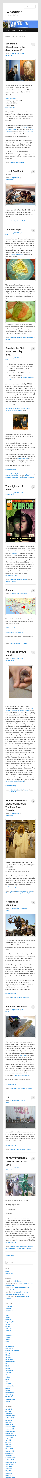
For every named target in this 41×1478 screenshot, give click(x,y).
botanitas (8, 1320)
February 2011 (10, 1451)
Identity (7, 1355)
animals (7, 792)
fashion (7, 1339)
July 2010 (8, 1466)
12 (33, 652)
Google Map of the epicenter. (14, 632)
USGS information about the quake (16, 628)
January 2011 (9, 1453)
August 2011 (9, 1438)
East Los (13, 337)
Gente (7, 1344)
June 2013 (8, 1420)
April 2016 (8, 1413)
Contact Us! (22, 30)
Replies (23, 221)
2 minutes (8, 1306)
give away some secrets (22, 1075)
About (14, 30)
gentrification (9, 1346)
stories (7, 1390)
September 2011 (10, 1435)
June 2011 (8, 1442)
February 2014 (10, 1416)
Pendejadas (30, 337)
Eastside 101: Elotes (16, 1006)
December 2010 (10, 1455)
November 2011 (10, 1431)
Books (7, 1317)
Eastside (19, 337)
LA (20, 478)
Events (13, 162)
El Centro (8, 1335)
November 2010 (10, 1458)
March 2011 (9, 1449)
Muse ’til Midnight (10, 98)
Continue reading (11, 470)
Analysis (13, 474)
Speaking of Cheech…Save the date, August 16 (15, 47)
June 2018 (8, 1409)
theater (7, 581)
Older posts (9, 1255)
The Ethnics (9, 1397)
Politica (7, 476)
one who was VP (22, 458)
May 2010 (8, 1471)
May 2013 (8, 1422)
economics (15, 478)
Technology (9, 1395)
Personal (25, 790)
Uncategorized (15, 221)
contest (7, 1324)
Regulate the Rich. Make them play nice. (15, 351)
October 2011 (9, 1433)
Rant (6, 1381)
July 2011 (8, 1440)
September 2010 (10, 1462)
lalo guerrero (9, 1359)
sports (7, 1388)
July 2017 (8, 1411)
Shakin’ (9, 589)
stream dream (9, 1392)
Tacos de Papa (13, 229)
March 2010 (9, 1475)
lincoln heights (10, 1362)
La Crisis (8, 1357)
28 (33, 902)
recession (24, 478)
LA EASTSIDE (13, 12)
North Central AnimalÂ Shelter (14, 781)
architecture (9, 1311)
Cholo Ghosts (17, 1281)
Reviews (12, 893)
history (32, 474)
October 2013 (9, 1418)
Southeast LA (9, 1386)
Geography (9, 1348)
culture (7, 1326)
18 (33, 591)
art (6, 1313)
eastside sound (10, 1333)
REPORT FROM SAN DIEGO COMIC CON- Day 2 (16, 1161)
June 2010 (8, 1469)
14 (33, 1007)
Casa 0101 (15, 553)
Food (24, 337)
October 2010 (9, 1460)
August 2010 (9, 1464)
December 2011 (10, 1429)
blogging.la (23, 1055)
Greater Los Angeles (23, 474)
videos (7, 1401)
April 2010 (8, 1473)
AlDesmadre (9, 179)
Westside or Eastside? (11, 903)
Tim (7, 1096)
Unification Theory (11, 129)
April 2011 (8, 1447)
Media (18, 891)
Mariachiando (9, 1364)
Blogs (7, 1315)
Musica (7, 1368)
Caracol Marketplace (17, 254)
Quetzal (24, 127)
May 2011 (8, 1444)
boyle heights (9, 1322)
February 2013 (10, 1427)
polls (7, 1379)
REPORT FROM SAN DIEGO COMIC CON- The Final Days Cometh (16, 805)
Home (7, 30)
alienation (24, 593)
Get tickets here (10, 107)
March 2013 (9, 1424)
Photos (7, 893)
